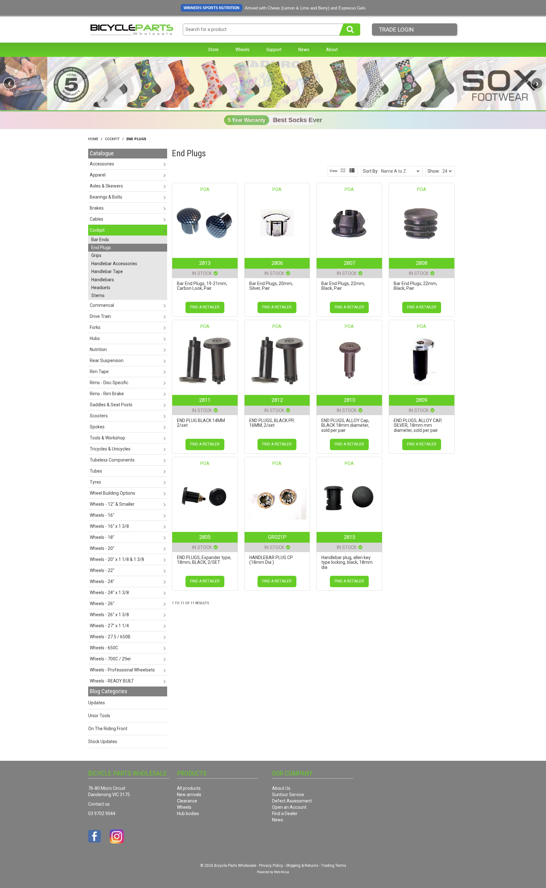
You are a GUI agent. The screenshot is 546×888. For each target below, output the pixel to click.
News (303, 49)
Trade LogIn (396, 29)
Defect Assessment (292, 800)
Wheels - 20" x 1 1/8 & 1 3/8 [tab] (117, 559)
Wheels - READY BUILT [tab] (112, 680)
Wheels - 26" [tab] (102, 603)
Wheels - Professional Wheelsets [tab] (122, 669)
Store (213, 49)
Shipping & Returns (302, 865)
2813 (204, 263)
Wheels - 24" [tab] (102, 581)
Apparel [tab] (98, 174)
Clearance (187, 800)
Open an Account (289, 807)
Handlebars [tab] (102, 279)
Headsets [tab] (100, 287)
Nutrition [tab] (98, 349)
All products (189, 788)
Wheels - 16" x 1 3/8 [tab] (109, 526)
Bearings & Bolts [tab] (106, 197)
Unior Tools (99, 715)
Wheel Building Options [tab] (112, 493)
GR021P (277, 537)
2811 (204, 400)
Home (93, 139)
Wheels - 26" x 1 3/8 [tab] (109, 614)
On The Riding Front (107, 728)
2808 (421, 263)
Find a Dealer (285, 813)
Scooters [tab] (99, 415)
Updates (96, 702)
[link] (273, 83)
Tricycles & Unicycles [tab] (110, 448)
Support (274, 49)
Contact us (99, 804)
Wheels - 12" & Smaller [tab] (112, 504)
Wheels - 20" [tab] (102, 548)
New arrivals (189, 794)
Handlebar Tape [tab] (107, 271)
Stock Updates (102, 741)
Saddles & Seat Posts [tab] (111, 404)
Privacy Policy (271, 865)
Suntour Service (288, 794)
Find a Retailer (205, 307)
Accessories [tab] (102, 163)
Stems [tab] (98, 295)
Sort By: (371, 171)
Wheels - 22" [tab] (102, 570)
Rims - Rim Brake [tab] (107, 393)
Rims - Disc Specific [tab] (109, 382)
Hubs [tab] (95, 338)
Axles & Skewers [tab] (106, 185)
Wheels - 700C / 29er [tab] (110, 658)
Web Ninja (281, 872)
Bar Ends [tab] (100, 239)
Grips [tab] (96, 255)
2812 (277, 400)
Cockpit (112, 139)
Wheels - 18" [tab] (102, 537)
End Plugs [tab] (101, 247)
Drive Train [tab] (100, 316)
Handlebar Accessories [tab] (114, 263)
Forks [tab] (95, 327)
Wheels (242, 49)
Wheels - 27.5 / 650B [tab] (110, 636)
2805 (204, 537)
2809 (421, 400)
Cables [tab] (96, 219)
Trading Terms (333, 865)
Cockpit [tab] (97, 230)
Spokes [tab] (97, 426)
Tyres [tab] (95, 482)
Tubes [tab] (96, 471)
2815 (349, 537)
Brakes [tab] (97, 208)
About (332, 49)
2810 (349, 400)
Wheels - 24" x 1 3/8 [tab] (109, 592)
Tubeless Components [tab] (112, 459)
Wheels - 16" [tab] (102, 515)
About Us (281, 788)
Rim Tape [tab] (99, 371)
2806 (277, 263)
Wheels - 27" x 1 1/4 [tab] (109, 625)
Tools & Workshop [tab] (107, 437)
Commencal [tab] (102, 305)
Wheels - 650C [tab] (104, 647)
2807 (349, 263)
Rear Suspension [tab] (107, 360)
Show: (434, 171)
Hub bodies (188, 813)
